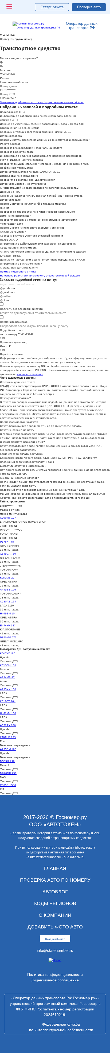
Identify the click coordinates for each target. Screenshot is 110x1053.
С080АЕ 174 (8, 601)
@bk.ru (4, 300)
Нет (2, 66)
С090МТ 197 (8, 517)
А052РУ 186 (8, 725)
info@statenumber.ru (55, 950)
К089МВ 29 (7, 577)
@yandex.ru (7, 288)
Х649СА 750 (8, 553)
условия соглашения (30, 374)
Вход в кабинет (55, 939)
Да (1, 62)
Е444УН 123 (8, 625)
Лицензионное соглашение (55, 980)
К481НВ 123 (8, 737)
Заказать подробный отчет (42, 102)
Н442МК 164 (8, 713)
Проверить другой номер (16, 39)
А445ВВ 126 (8, 589)
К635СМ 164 (8, 665)
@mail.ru (5, 296)
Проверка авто (89, 7)
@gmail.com (7, 292)
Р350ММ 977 (8, 637)
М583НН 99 (7, 761)
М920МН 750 (8, 773)
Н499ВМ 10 (7, 613)
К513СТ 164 (7, 701)
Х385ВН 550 (8, 785)
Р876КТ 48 (7, 541)
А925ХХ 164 (8, 689)
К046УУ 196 (7, 653)
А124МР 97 (7, 677)
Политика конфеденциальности (55, 974)
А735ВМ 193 (8, 749)
